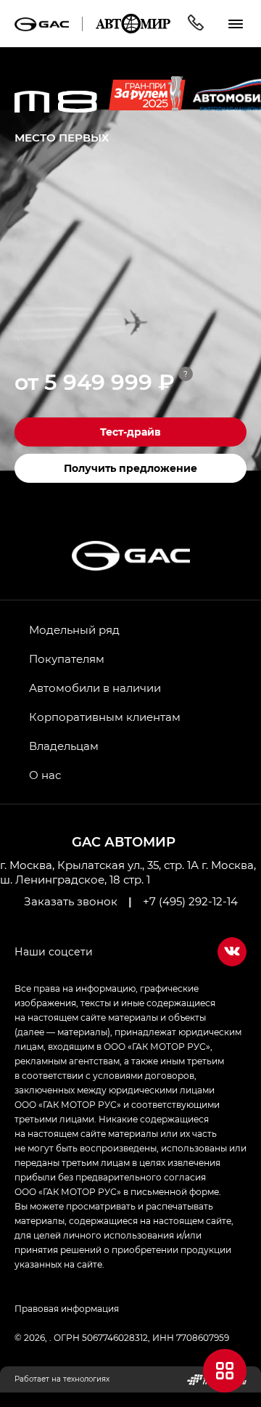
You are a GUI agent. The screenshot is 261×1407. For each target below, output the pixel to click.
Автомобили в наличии (95, 687)
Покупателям (66, 658)
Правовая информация (66, 1308)
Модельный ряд (74, 629)
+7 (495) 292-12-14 (190, 901)
